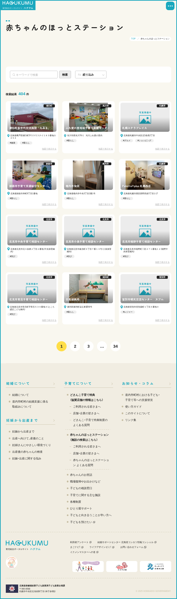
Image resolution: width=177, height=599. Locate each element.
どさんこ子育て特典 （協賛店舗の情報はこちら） (86, 397)
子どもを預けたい (81, 521)
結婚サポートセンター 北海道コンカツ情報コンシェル (125, 542)
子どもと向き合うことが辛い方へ (91, 515)
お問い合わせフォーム (131, 547)
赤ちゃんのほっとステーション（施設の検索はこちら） (89, 437)
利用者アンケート (79, 542)
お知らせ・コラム (138, 383)
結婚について (18, 383)
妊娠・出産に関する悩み (26, 458)
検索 (65, 74)
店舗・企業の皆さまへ (86, 413)
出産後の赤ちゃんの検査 (27, 451)
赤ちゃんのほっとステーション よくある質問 (91, 462)
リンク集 (130, 419)
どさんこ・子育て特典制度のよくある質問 (90, 422)
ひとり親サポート (81, 508)
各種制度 (75, 501)
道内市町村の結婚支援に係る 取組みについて (30, 404)
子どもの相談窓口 (81, 488)
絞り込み (88, 74)
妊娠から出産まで (22, 420)
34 (115, 346)
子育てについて (78, 383)
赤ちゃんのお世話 (81, 474)
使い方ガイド (133, 406)
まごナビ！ (75, 547)
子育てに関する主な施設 (85, 494)
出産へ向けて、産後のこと (28, 438)
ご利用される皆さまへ (87, 406)
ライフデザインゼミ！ (100, 547)
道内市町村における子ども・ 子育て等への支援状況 (142, 397)
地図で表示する (49, 149)
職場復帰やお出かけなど (85, 481)
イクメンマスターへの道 (82, 552)
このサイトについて (137, 413)
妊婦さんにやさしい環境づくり (31, 444)
